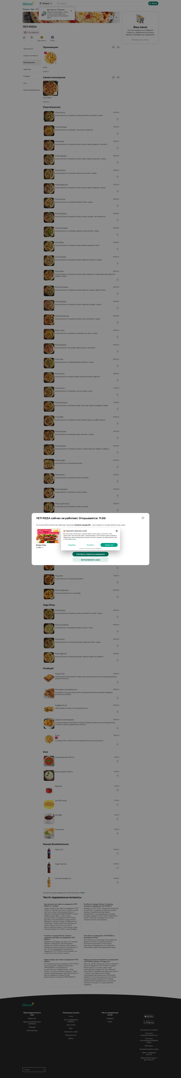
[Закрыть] (143, 518)
